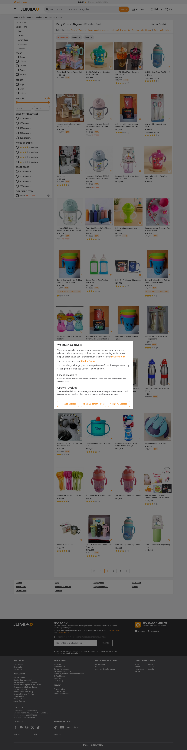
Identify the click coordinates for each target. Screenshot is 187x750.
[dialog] (93, 375)
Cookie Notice (88, 361)
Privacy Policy (118, 356)
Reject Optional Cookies (93, 404)
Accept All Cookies (118, 404)
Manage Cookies (68, 404)
